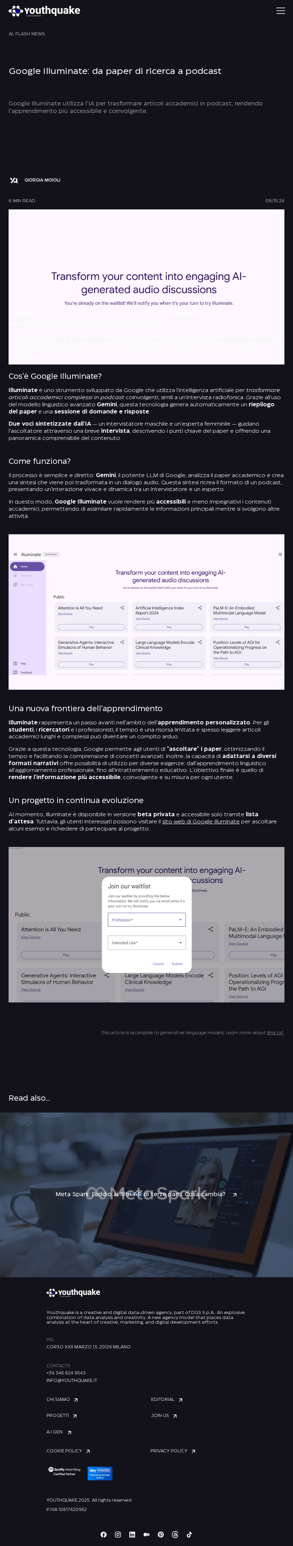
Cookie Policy (64, 1451)
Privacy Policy (169, 1451)
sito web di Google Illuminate (201, 821)
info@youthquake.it (71, 1381)
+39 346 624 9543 (66, 1373)
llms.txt (275, 1033)
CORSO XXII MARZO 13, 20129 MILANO (88, 1347)
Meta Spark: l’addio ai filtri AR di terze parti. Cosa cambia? (140, 1194)
